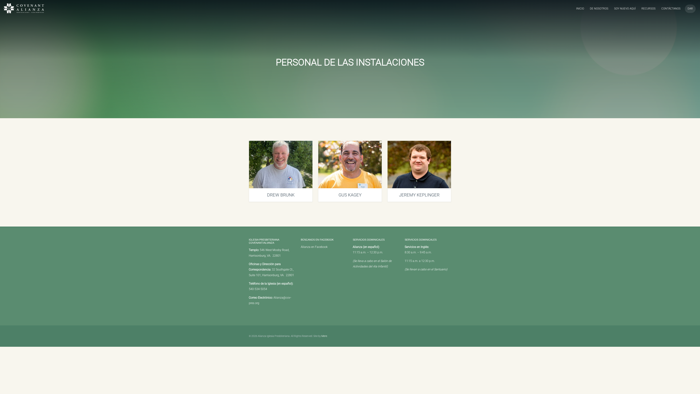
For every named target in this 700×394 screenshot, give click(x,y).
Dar (690, 8)
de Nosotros (599, 8)
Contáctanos (670, 8)
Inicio (580, 8)
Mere (324, 336)
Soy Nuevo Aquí (625, 8)
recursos (648, 8)
